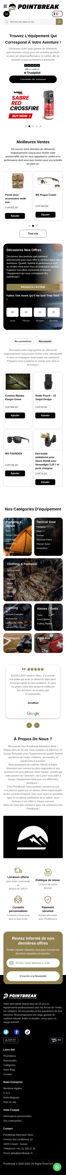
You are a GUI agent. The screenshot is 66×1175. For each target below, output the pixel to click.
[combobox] (32, 22)
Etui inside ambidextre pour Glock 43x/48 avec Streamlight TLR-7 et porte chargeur (47, 461)
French (58, 14)
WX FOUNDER (13, 453)
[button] (26, 126)
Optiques (13, 638)
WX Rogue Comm (15, 195)
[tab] (23, 341)
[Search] (5, 22)
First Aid (43, 638)
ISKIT (38, 195)
